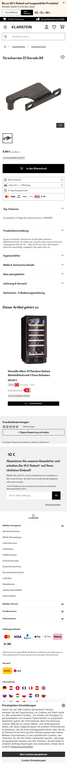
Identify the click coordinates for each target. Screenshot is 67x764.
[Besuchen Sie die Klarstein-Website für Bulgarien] (44, 695)
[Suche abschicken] (5, 36)
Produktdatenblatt (15, 390)
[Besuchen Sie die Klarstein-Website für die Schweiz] (18, 688)
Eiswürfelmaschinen (12, 566)
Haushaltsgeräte (18, 47)
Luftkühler (7, 578)
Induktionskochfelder (12, 590)
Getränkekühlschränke (13, 572)
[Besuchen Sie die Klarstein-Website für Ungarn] (18, 695)
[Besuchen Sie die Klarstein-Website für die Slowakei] (5, 695)
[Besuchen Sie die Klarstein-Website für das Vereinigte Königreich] (44, 688)
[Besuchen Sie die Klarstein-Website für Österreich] (11, 688)
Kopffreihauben (10, 555)
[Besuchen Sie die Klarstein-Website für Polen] (24, 695)
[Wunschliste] (54, 27)
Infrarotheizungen (11, 560)
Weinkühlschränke (38, 47)
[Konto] (46, 27)
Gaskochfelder (9, 596)
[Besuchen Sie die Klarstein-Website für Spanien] (37, 688)
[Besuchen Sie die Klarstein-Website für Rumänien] (37, 695)
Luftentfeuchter (10, 543)
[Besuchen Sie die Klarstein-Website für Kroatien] (31, 695)
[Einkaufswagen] (62, 27)
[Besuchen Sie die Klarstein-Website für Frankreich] (24, 688)
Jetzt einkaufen (27, 12)
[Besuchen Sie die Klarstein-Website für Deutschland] (5, 688)
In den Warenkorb (36, 168)
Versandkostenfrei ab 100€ (52, 19)
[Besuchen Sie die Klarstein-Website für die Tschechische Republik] (11, 695)
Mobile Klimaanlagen (12, 537)
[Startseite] (8, 47)
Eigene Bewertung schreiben (34, 432)
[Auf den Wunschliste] (62, 57)
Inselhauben (8, 549)
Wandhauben (9, 584)
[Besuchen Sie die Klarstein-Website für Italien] (31, 688)
